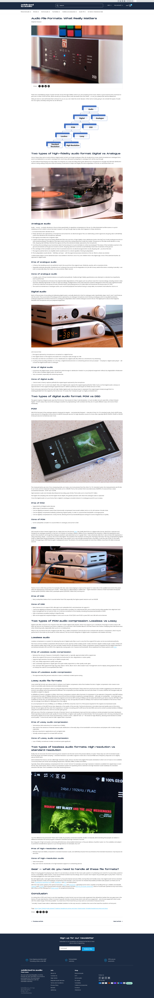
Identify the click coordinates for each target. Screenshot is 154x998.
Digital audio (81, 908)
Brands (35, 12)
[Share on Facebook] (39, 86)
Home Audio (45, 12)
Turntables (55, 12)
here (75, 531)
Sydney (25, 990)
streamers (72, 885)
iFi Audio (41, 886)
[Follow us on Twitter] (120, 1)
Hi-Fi (76, 976)
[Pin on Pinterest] (42, 86)
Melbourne (28, 988)
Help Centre (54, 978)
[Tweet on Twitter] (46, 86)
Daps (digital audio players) (46, 908)
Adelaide (26, 993)
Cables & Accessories (68, 12)
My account (118, 5)
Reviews (53, 987)
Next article (117, 921)
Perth (24, 991)
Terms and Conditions (57, 983)
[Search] (58, 5)
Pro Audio (77, 980)
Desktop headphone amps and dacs (66, 908)
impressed (45, 882)
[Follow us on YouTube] (124, 1)
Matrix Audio (54, 888)
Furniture (77, 987)
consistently (38, 882)
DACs (64, 885)
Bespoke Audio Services (57, 980)
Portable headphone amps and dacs (97, 908)
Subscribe (88, 949)
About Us (53, 973)
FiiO (65, 882)
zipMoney (53, 990)
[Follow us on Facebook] (118, 1)
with (50, 882)
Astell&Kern (58, 882)
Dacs (36, 908)
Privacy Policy (54, 985)
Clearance (78, 990)
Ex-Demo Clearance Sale (95, 12)
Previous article (38, 921)
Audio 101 (81, 12)
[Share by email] (49, 86)
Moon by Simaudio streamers (84, 886)
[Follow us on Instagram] (122, 1)
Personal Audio (25, 12)
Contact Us (130, 1)
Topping (33, 886)
